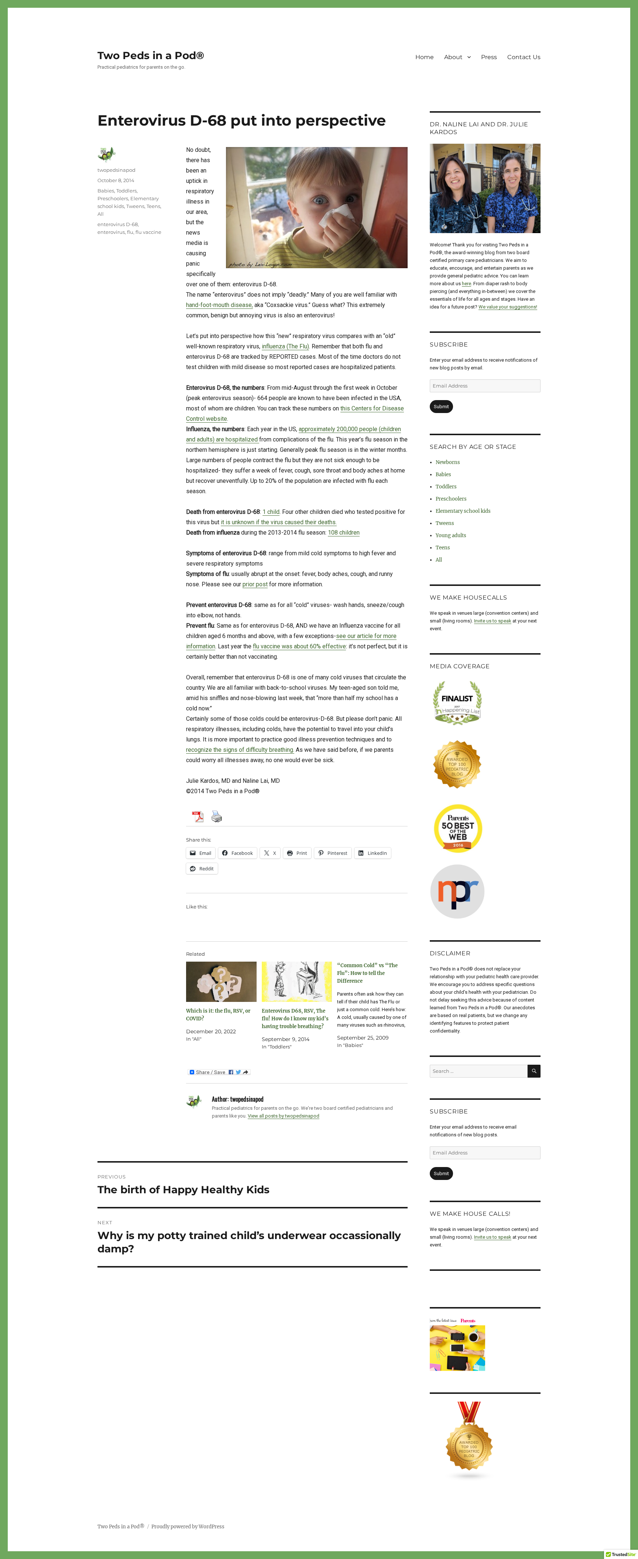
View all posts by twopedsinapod (283, 1116)
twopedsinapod (116, 170)
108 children (344, 532)
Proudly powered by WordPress (187, 1527)
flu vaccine (148, 232)
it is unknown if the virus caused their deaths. (279, 522)
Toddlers (126, 191)
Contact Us (524, 57)
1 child (271, 511)
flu (130, 232)
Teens (153, 206)
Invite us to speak (492, 621)
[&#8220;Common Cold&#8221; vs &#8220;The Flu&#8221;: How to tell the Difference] (375, 1005)
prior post (255, 584)
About (453, 57)
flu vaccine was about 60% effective (299, 646)
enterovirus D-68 (117, 224)
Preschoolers (112, 198)
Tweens (135, 206)
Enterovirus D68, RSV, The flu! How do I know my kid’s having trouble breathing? (295, 1019)
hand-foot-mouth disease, (219, 304)
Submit (441, 406)
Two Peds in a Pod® (150, 55)
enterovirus (111, 232)
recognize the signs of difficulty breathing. (240, 749)
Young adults (451, 535)
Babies (105, 191)
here (466, 283)
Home (424, 57)
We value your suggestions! (507, 307)
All (100, 214)
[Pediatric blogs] (485, 1441)
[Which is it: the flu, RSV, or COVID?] (221, 982)
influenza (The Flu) (285, 346)
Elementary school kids (463, 511)
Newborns (448, 462)
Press (489, 57)
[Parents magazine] (485, 1344)
